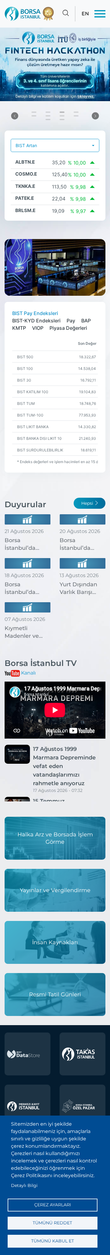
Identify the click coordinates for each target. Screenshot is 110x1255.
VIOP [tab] (37, 328)
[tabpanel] (55, 402)
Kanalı (28, 673)
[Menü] (99, 13)
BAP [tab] (86, 321)
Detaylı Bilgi (24, 1185)
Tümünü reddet (52, 1222)
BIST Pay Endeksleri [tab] (35, 313)
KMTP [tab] (19, 328)
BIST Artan (26, 145)
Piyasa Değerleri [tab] (68, 328)
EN (85, 14)
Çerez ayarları (52, 1204)
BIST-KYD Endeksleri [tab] (36, 321)
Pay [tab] (71, 321)
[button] (14, 115)
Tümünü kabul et (52, 1240)
